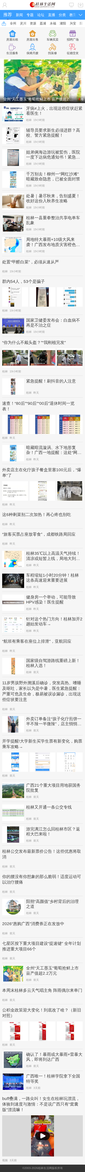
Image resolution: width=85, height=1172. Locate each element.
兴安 (73, 23)
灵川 (23, 23)
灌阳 (63, 23)
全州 (13, 23)
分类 (62, 15)
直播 (51, 15)
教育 (72, 15)
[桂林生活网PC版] (71, 5)
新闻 (19, 15)
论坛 (40, 15)
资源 (33, 23)
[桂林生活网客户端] (80, 5)
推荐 (7, 14)
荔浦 (43, 23)
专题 (30, 15)
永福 (53, 23)
